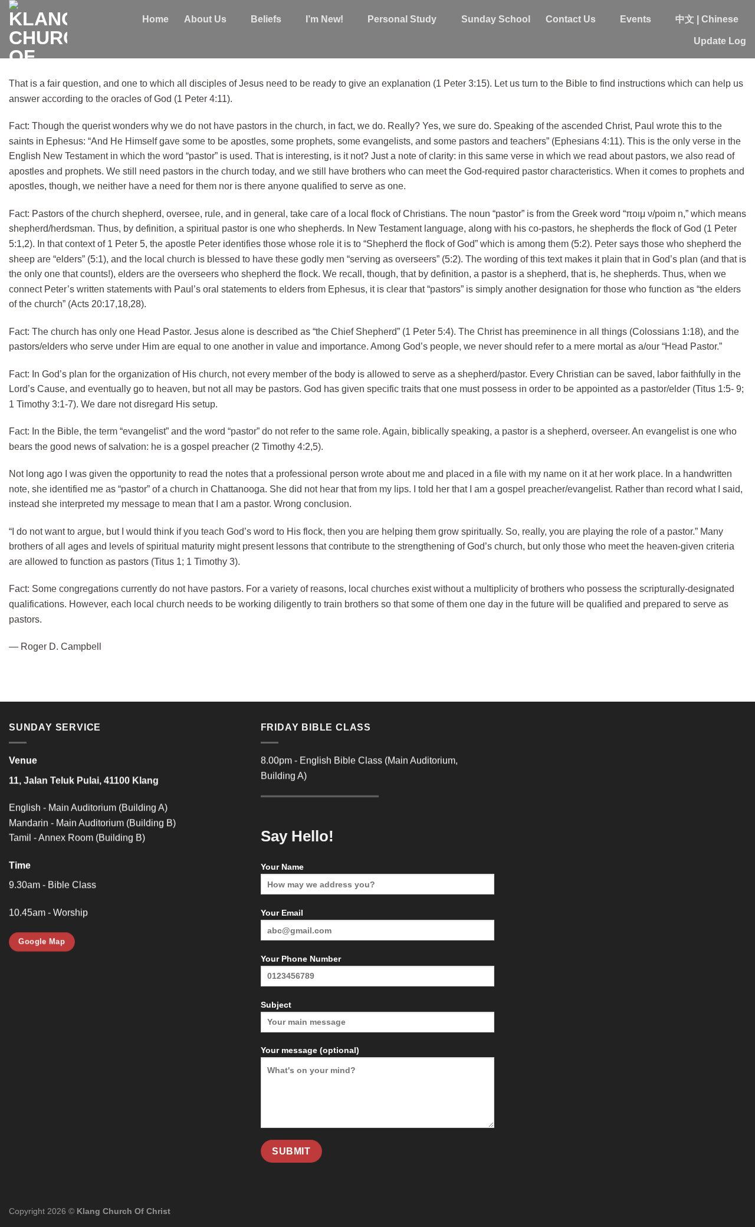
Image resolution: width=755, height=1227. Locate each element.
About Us (205, 19)
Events (635, 19)
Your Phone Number (301, 958)
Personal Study (401, 19)
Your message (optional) (310, 1050)
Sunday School (495, 19)
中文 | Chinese (706, 19)
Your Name (282, 866)
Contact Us (571, 19)
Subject (276, 1004)
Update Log (720, 41)
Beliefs (266, 19)
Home (155, 19)
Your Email (282, 912)
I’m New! (324, 19)
